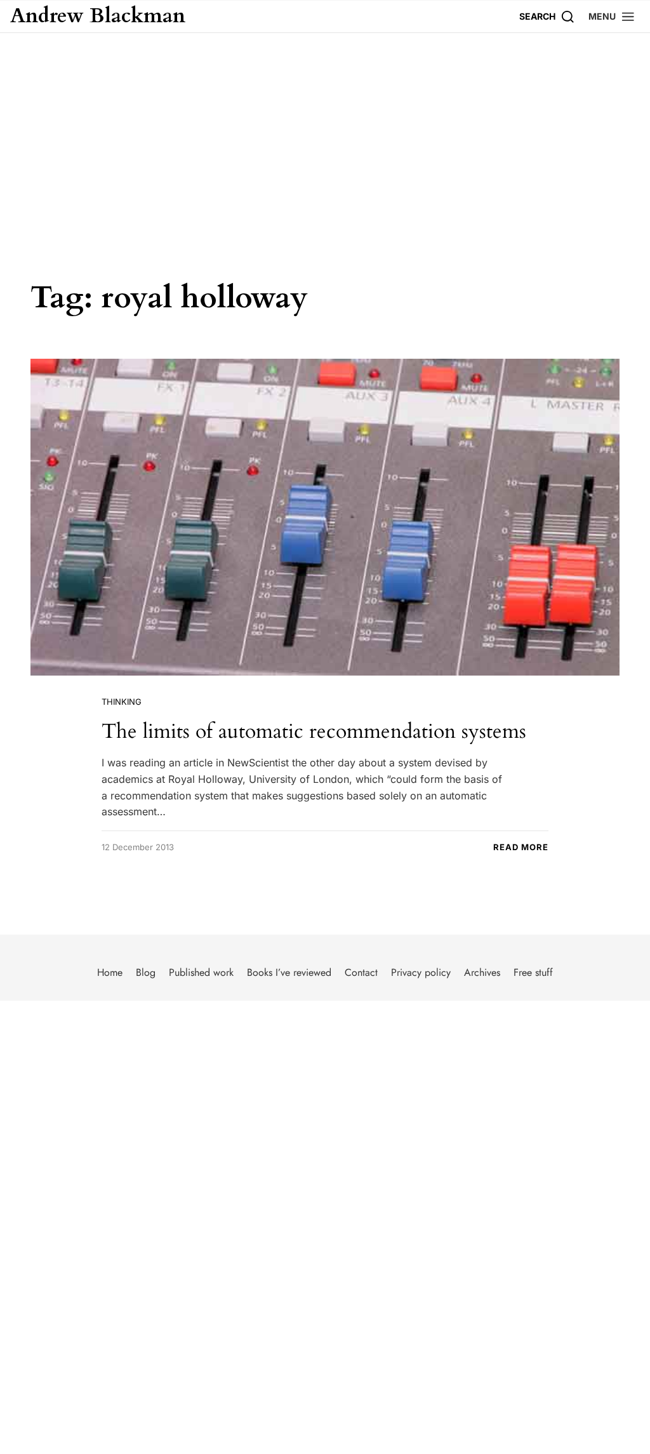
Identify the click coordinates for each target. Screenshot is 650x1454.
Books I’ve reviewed (289, 972)
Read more (520, 847)
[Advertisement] (325, 128)
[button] (611, 16)
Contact (361, 972)
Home (110, 972)
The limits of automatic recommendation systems (314, 731)
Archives (482, 972)
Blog (146, 972)
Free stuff (533, 972)
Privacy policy (421, 972)
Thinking (122, 702)
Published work (201, 972)
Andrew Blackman (97, 16)
